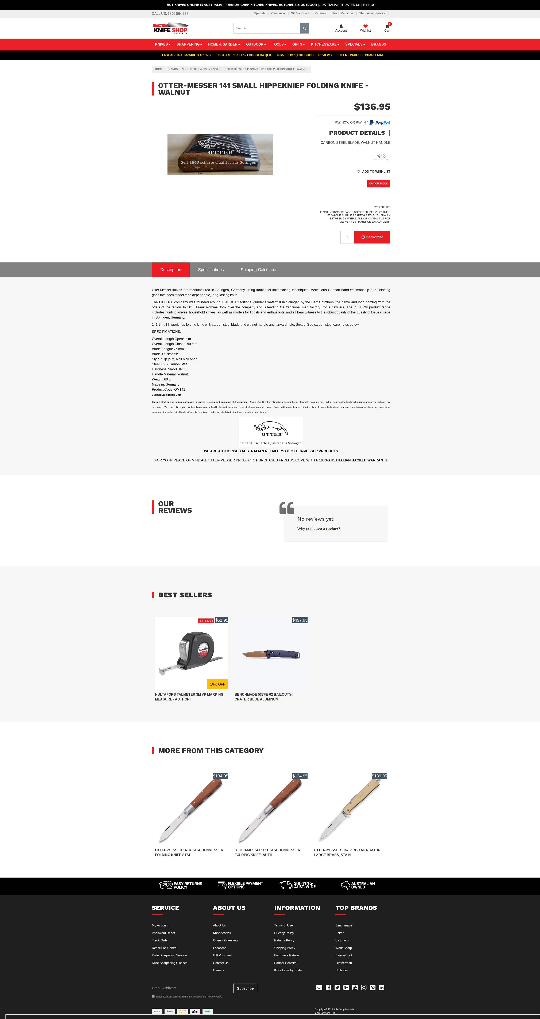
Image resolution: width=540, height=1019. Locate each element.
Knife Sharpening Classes (170, 963)
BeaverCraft (343, 955)
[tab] (171, 269)
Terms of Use (283, 925)
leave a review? (326, 529)
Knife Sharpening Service (169, 955)
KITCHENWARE (324, 44)
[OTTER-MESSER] (381, 156)
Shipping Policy (284, 948)
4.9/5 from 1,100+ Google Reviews (304, 55)
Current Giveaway (225, 940)
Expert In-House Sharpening (361, 55)
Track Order (160, 940)
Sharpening (188, 44)
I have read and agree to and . (189, 996)
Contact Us (221, 963)
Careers (218, 970)
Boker (339, 933)
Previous (280, 203)
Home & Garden (223, 44)
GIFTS (297, 44)
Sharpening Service (372, 13)
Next (284, 203)
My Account (160, 925)
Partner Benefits (285, 963)
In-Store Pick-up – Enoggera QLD (244, 55)
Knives (162, 44)
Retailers (321, 13)
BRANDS (378, 44)
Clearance (278, 13)
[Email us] (319, 987)
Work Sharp (343, 948)
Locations (219, 948)
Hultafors (341, 970)
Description (170, 269)
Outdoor (255, 44)
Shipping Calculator (259, 269)
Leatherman (343, 963)
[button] (373, 171)
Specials (260, 13)
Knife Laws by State (288, 970)
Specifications (211, 269)
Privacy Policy (284, 933)
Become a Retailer (287, 955)
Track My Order (343, 13)
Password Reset (163, 933)
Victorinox (342, 940)
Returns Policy (284, 940)
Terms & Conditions (192, 996)
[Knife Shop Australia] (170, 28)
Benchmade (343, 925)
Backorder (374, 237)
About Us (219, 925)
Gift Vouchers (300, 13)
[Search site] (304, 28)
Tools (278, 44)
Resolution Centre (164, 948)
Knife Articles (222, 933)
